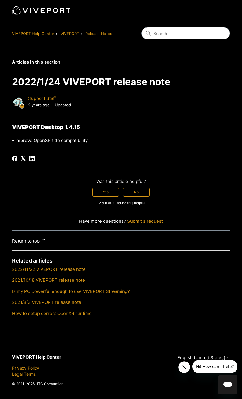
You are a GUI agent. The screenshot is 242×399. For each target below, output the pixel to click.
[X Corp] (23, 158)
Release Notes (98, 33)
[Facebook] (14, 158)
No (136, 192)
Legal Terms (24, 374)
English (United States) (201, 357)
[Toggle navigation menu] (219, 10)
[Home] (41, 10)
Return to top (26, 241)
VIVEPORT (69, 33)
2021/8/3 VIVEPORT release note (46, 302)
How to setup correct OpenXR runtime (52, 313)
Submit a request (145, 221)
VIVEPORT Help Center (33, 33)
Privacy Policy (25, 367)
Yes (106, 192)
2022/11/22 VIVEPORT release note (49, 269)
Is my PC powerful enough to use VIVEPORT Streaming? (71, 291)
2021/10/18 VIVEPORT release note (48, 280)
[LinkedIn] (32, 158)
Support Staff (42, 98)
